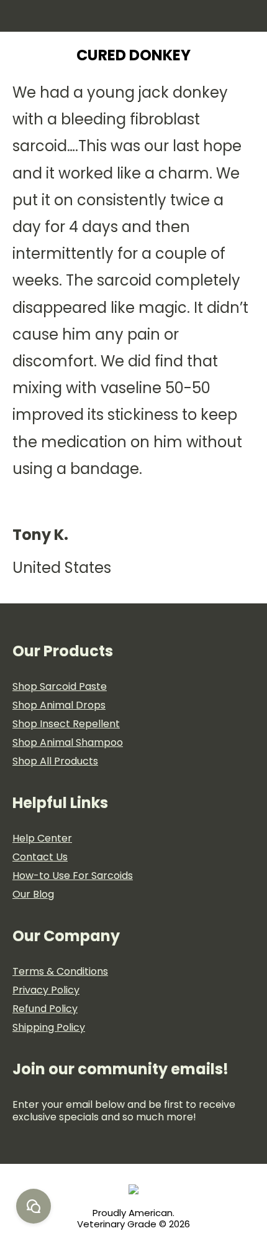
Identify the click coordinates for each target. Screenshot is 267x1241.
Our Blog (33, 894)
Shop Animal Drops (59, 705)
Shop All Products (55, 761)
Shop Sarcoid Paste (59, 686)
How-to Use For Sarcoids (72, 875)
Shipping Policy (48, 1027)
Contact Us (40, 857)
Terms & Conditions (60, 971)
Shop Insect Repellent (66, 724)
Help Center (42, 838)
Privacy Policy (45, 990)
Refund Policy (45, 1009)
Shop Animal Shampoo (67, 742)
